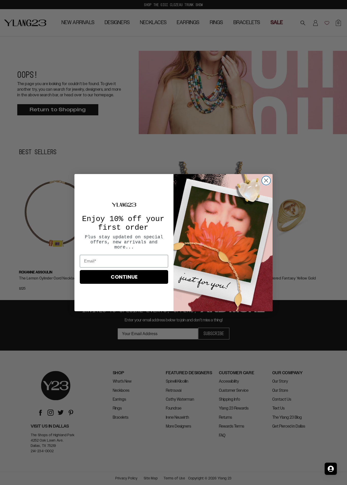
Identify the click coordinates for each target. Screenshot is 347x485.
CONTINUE (124, 276)
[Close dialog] (266, 180)
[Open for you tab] (331, 469)
